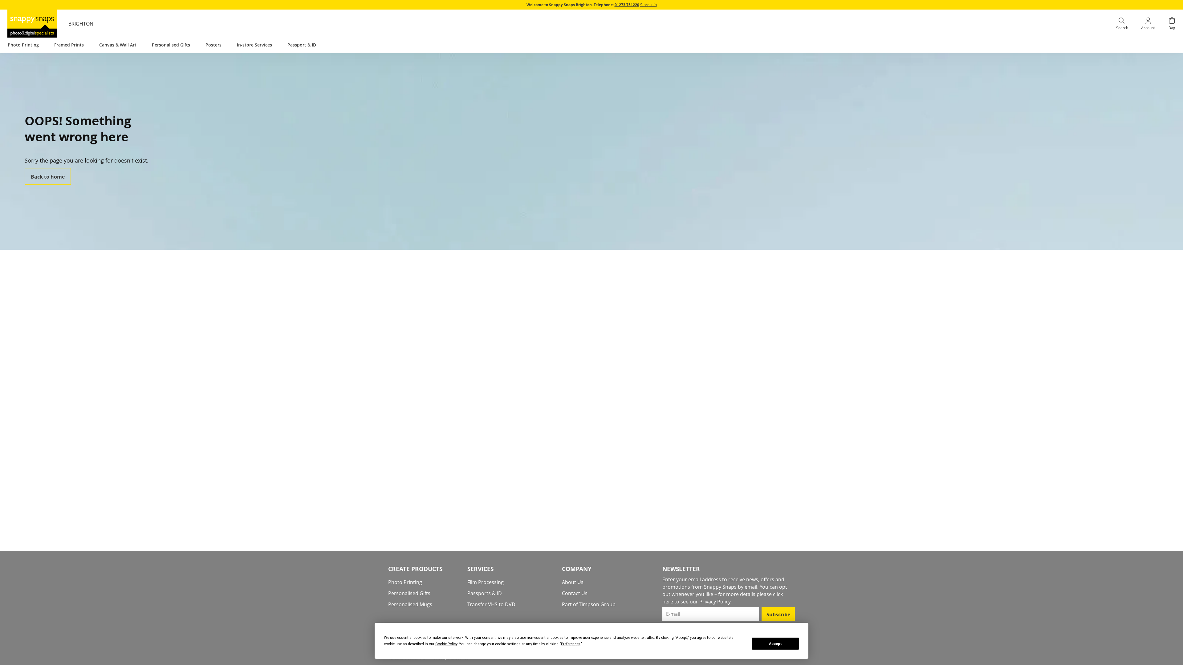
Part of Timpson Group (589, 604)
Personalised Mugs (410, 604)
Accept (775, 644)
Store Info (648, 4)
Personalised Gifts (409, 593)
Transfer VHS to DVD (491, 604)
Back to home (48, 176)
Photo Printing (405, 582)
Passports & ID (484, 593)
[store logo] (32, 24)
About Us (572, 582)
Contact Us (574, 593)
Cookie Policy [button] (446, 644)
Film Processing (485, 582)
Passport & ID (301, 45)
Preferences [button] (570, 644)
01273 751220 (627, 4)
